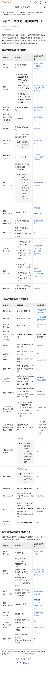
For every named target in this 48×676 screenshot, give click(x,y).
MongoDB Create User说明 (38, 273)
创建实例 (40, 496)
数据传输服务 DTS (12, 12)
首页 (3, 13)
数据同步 (6, 15)
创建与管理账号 (42, 360)
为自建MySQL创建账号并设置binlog (39, 88)
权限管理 (37, 288)
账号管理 (37, 128)
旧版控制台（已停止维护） (35, 12)
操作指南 (22, 12)
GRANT (37, 213)
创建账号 (37, 182)
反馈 (27, 663)
